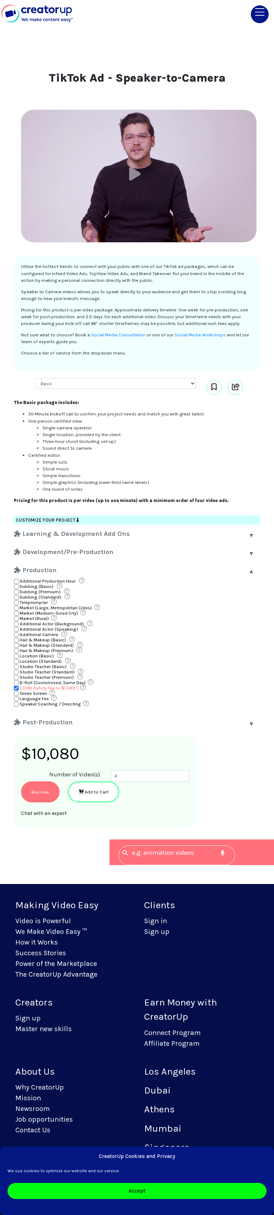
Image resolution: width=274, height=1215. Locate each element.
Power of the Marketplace (56, 964)
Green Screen (33, 693)
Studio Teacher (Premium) (47, 677)
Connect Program (172, 1033)
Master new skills (43, 1029)
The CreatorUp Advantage (56, 974)
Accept (137, 1191)
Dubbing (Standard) (40, 597)
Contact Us (32, 1130)
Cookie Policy (126, 1206)
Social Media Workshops (200, 334)
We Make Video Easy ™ (51, 931)
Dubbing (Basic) (37, 586)
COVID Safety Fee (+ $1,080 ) (49, 688)
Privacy (150, 1206)
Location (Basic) (37, 655)
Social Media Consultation (118, 334)
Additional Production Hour (48, 581)
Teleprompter (34, 602)
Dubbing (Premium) (40, 591)
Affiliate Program (172, 1043)
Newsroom (32, 1109)
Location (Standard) (41, 661)
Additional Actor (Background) (52, 623)
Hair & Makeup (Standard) (47, 645)
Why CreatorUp (39, 1087)
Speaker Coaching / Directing (50, 704)
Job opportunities (44, 1119)
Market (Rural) (34, 618)
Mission (28, 1098)
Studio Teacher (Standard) (47, 671)
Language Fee (34, 698)
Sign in (155, 921)
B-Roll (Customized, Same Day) (53, 682)
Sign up (156, 931)
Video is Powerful (43, 921)
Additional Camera (39, 634)
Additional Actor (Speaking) (49, 629)
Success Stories (40, 953)
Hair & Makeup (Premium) (46, 650)
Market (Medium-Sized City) (49, 613)
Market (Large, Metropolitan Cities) (56, 607)
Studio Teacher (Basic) (43, 666)
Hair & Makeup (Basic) (43, 639)
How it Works (36, 942)
